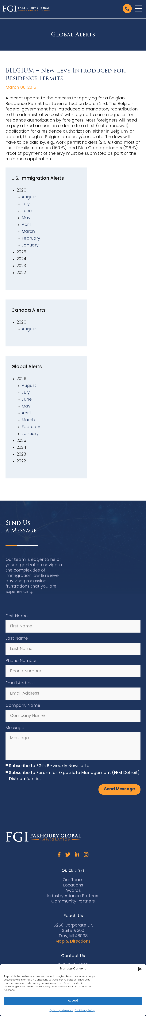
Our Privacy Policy (85, 1011)
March (28, 231)
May (26, 218)
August (29, 197)
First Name (17, 616)
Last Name (17, 638)
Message (15, 728)
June (27, 211)
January (30, 245)
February (31, 238)
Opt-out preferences (61, 1011)
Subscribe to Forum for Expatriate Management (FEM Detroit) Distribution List (74, 776)
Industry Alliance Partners (73, 896)
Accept (73, 1000)
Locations (73, 885)
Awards (73, 891)
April (26, 225)
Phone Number (21, 661)
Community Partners (73, 901)
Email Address (20, 683)
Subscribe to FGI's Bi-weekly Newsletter (50, 766)
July (26, 204)
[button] (140, 969)
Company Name (23, 706)
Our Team (73, 880)
